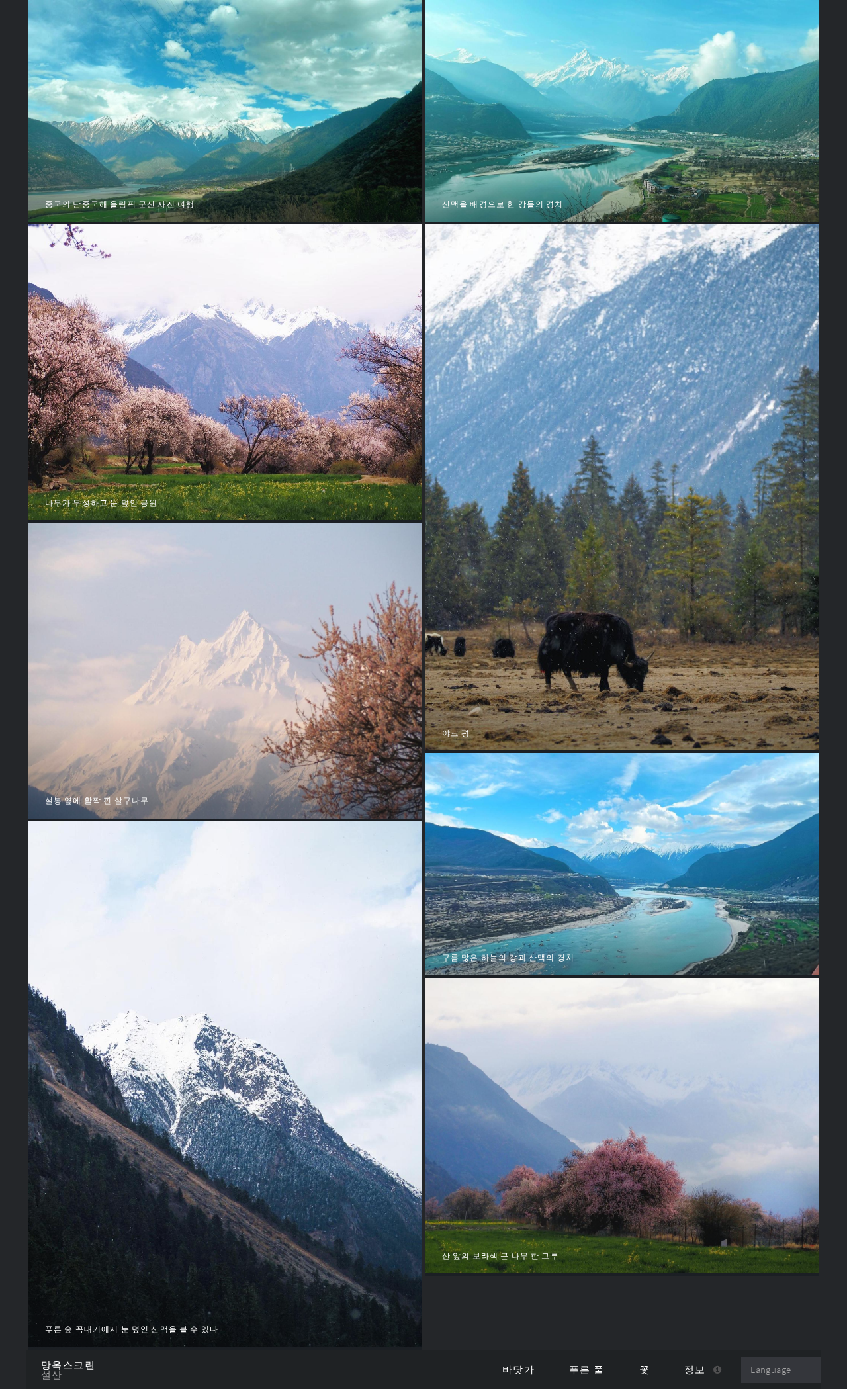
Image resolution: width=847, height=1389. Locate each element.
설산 (52, 1375)
